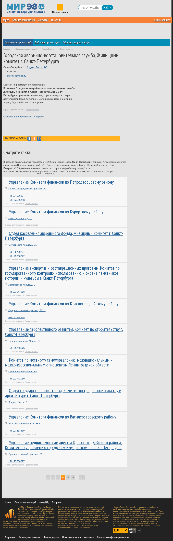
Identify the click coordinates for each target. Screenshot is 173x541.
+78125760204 (16, 252)
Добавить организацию (47, 42)
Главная (6, 49)
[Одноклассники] (34, 139)
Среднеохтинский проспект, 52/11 (27, 310)
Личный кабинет (162, 20)
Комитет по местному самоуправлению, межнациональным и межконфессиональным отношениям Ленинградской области (59, 362)
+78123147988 (16, 291)
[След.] (87, 477)
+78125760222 (16, 256)
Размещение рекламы (29, 537)
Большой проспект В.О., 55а (24, 423)
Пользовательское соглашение (78, 537)
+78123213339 (16, 430)
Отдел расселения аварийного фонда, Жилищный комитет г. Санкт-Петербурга (64, 235)
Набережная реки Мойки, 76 (24, 341)
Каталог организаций (24, 20)
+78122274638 (16, 317)
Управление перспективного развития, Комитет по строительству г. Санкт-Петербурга (64, 331)
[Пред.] (43, 477)
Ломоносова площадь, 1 (21, 284)
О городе (56, 20)
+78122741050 (16, 378)
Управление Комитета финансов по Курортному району (56, 212)
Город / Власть (48, 49)
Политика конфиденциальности (113, 537)
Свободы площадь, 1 (20, 218)
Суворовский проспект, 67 (22, 371)
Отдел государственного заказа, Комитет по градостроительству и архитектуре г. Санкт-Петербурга (63, 393)
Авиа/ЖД (43, 20)
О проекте (10, 537)
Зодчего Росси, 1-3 (37, 67)
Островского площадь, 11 (22, 244)
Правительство (32, 110)
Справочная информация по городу (23, 116)
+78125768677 (16, 461)
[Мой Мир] (39, 139)
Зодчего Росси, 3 (17, 402)
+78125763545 (16, 348)
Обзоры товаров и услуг (76, 42)
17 (81, 477)
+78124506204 (16, 195)
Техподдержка (51, 537)
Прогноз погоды (60, 12)
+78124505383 (16, 200)
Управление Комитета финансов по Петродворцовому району (61, 182)
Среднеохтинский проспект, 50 (25, 454)
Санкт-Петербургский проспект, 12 (27, 188)
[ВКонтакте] (29, 139)
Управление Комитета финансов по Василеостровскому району (62, 417)
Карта (6, 20)
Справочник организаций (18, 42)
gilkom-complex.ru (16, 75)
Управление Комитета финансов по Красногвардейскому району (63, 303)
